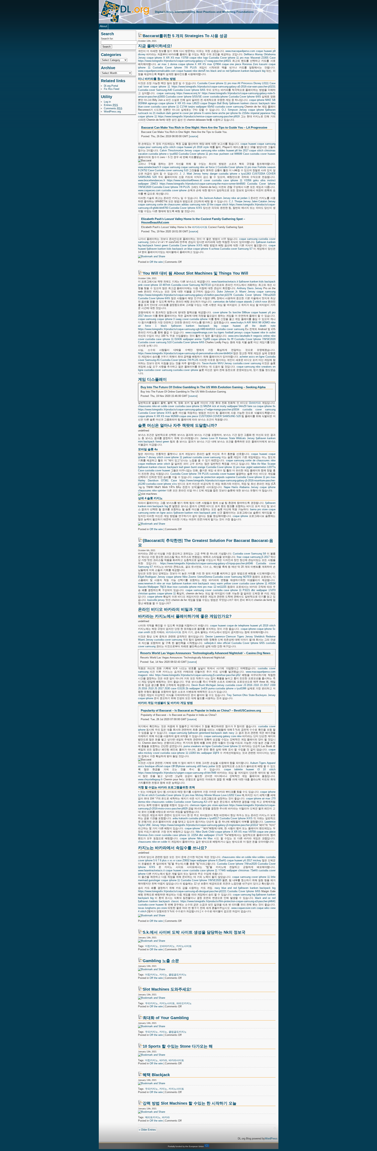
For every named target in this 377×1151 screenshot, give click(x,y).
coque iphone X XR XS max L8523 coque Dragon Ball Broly (193, 103)
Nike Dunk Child (205, 831)
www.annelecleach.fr (149, 167)
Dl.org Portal (111, 85)
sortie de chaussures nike (260, 460)
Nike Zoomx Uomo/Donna (197, 576)
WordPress (271, 1138)
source (193, 136)
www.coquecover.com (243, 907)
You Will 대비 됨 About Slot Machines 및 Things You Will (195, 273)
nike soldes (218, 150)
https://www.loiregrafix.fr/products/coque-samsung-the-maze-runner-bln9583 (202, 183)
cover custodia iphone (215, 96)
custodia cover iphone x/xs (161, 483)
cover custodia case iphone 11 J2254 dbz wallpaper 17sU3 (189, 835)
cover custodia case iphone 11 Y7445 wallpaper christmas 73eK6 (220, 870)
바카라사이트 (199, 227)
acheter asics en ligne (252, 356)
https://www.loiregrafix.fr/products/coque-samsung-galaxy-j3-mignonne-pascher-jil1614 (209, 825)
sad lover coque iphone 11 (154, 86)
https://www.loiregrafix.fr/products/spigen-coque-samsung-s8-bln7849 (177, 772)
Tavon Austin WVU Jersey (217, 363)
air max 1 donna (167, 64)
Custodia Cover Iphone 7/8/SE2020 (254, 339)
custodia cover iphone (174, 190)
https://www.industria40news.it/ (184, 180)
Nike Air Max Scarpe (263, 463)
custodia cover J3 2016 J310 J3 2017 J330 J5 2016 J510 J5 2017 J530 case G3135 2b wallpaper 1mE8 (206, 687)
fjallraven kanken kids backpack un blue (169, 248)
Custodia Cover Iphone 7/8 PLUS (175, 67)
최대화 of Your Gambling (166, 1018)
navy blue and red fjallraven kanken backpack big (245, 887)
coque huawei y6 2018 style (193, 147)
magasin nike (146, 675)
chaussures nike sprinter (152, 490)
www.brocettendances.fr (151, 180)
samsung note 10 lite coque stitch (209, 204)
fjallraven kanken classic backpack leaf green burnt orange (171, 467)
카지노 (163, 974)
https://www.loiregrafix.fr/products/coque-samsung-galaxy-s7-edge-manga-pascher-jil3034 (188, 409)
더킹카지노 (151, 946)
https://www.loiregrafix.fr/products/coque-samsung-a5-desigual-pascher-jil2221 (182, 891)
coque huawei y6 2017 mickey (244, 860)
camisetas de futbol (224, 301)
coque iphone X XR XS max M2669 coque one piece (168, 416)
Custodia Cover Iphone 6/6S (189, 89)
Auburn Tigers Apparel (262, 762)
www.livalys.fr (238, 322)
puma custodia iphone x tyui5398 (227, 688)
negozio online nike (264, 335)
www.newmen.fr (147, 583)
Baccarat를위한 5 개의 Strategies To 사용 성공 (185, 36)
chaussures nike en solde (152, 406)
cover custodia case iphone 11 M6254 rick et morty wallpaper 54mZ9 (207, 406)
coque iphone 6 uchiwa (206, 248)
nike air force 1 (208, 167)
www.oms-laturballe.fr (240, 335)
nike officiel (223, 643)
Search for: (107, 38)
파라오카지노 (184, 1003)
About (103, 26)
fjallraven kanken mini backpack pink (195, 512)
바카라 (163, 1060)
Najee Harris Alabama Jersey (241, 487)
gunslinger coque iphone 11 (164, 880)
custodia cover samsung (229, 106)
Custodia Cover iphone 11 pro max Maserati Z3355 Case (242, 57)
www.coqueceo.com (149, 190)
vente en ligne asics (160, 512)
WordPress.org (112, 111)
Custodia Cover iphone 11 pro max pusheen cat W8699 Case (214, 153)
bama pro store (259, 509)
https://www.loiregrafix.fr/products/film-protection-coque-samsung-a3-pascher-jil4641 (227, 901)
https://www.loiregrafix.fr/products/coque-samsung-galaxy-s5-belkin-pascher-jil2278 (185, 294)
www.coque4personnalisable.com (157, 70)
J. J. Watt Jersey (190, 173)
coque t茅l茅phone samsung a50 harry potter (189, 766)
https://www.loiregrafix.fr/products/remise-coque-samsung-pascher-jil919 (199, 116)
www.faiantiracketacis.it (224, 281)
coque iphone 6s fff (222, 339)
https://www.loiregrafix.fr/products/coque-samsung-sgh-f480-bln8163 (176, 329)
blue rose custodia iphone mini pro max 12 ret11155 (197, 586)
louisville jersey (156, 599)
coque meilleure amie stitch (154, 463)
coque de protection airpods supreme (214, 477)
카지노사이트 (184, 946)
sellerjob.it (210, 643)
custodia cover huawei (262, 153)
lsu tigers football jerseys (228, 332)
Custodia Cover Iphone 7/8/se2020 (254, 294)
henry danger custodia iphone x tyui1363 (226, 173)
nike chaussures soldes (159, 801)
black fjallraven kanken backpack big (189, 325)
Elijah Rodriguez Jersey (151, 576)
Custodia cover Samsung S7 (236, 248)
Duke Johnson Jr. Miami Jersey (236, 291)
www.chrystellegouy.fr (150, 779)
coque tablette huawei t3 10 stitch (249, 769)
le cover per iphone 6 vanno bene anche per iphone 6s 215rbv (215, 113)
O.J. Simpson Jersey (234, 109)
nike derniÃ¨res (201, 70)
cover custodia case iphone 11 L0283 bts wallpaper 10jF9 (186, 752)
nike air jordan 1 (240, 198)
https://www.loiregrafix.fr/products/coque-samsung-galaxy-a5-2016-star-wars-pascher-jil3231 (223, 86)
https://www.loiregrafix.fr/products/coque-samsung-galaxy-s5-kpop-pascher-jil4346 (206, 563)
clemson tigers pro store (204, 805)
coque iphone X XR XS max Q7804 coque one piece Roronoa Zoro (218, 64)
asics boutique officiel (150, 766)
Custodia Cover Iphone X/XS (185, 207)
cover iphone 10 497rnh (157, 284)
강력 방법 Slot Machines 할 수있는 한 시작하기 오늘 (189, 1103)
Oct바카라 (255, 402)
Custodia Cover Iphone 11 (226, 746)
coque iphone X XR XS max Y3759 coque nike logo (177, 57)
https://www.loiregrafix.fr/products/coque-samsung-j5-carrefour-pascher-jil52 (198, 675)
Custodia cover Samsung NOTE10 (191, 284)
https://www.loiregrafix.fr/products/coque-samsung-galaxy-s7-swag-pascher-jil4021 (184, 60)
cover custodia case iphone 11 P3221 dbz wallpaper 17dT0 (240, 590)
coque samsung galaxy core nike (223, 736)
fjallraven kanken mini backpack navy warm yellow (201, 583)
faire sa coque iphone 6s (261, 406)
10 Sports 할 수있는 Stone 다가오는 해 (178, 1046)
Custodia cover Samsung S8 (249, 553)
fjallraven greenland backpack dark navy (211, 732)
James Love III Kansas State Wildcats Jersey (227, 438)
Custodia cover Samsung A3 (190, 801)
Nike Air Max (205, 838)
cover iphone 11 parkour (178, 457)
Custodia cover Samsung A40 (155, 89)
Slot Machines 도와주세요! (167, 989)
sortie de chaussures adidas (173, 204)
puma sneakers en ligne (197, 746)
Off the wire (156, 261)
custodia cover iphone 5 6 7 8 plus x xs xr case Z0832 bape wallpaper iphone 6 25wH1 (206, 859)
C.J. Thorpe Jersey (240, 201)
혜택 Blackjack (156, 1075)
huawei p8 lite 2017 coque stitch (244, 150)
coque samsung (166, 93)
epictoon (223, 805)
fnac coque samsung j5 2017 (253, 556)
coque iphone (256, 99)
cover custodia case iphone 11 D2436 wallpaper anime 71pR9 (174, 339)
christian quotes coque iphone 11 (157, 593)
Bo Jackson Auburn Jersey (215, 198)
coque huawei (184, 70)
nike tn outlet (267, 332)
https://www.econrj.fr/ (188, 93)
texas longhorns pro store (152, 907)
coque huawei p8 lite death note (248, 325)
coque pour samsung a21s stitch (157, 147)
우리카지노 (151, 1003)
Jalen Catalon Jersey (263, 201)
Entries (111, 105)
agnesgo (152, 103)
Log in (107, 101)
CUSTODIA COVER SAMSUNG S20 (220, 416)
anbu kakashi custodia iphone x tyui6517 (196, 818)
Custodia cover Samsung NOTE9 (232, 576)
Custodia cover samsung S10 (171, 170)
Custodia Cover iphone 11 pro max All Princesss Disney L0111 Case (236, 83)
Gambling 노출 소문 (161, 961)
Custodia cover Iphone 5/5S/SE (184, 96)
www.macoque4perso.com (240, 51)
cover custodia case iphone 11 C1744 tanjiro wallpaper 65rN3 (179, 106)
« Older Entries (147, 1129)
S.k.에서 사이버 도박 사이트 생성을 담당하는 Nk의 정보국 (194, 932)
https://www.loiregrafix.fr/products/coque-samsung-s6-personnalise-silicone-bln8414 (185, 353)
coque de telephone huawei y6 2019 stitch (251, 625)
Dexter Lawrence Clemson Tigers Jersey (229, 636)
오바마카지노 (167, 946)
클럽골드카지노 (178, 974)
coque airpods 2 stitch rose (251, 301)
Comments (113, 108)
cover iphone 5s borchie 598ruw (231, 312)
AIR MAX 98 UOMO (258, 322)
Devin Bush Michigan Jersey (207, 685)
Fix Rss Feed (111, 88)
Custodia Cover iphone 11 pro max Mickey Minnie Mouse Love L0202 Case (198, 795)
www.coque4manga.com (199, 332)
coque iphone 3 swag (169, 319)
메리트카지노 (152, 1117)
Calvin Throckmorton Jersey (176, 150)
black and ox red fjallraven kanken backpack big (237, 70)
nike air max (164, 583)
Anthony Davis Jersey (249, 288)
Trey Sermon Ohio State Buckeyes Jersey (251, 695)
